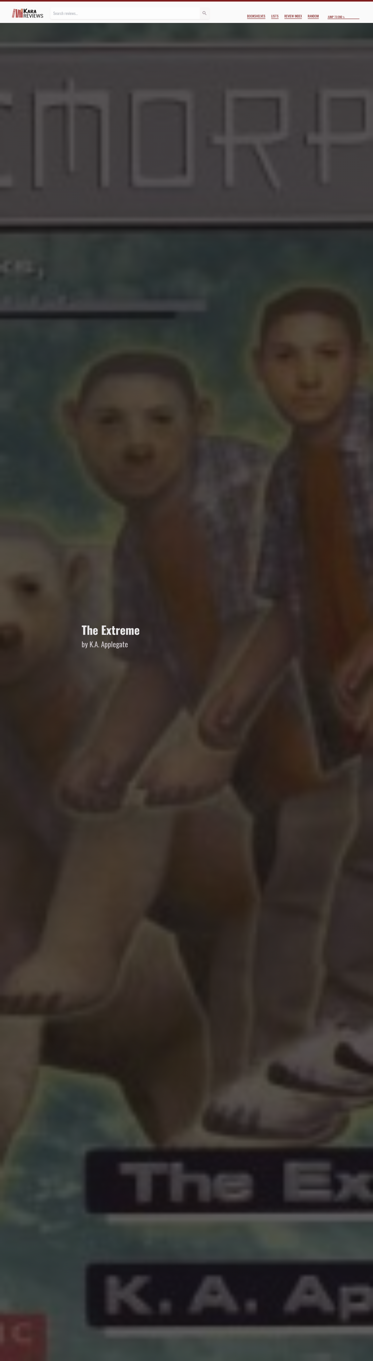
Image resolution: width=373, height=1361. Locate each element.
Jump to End (335, 17)
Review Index (293, 15)
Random (313, 15)
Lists (275, 15)
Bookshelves (256, 15)
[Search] (204, 13)
